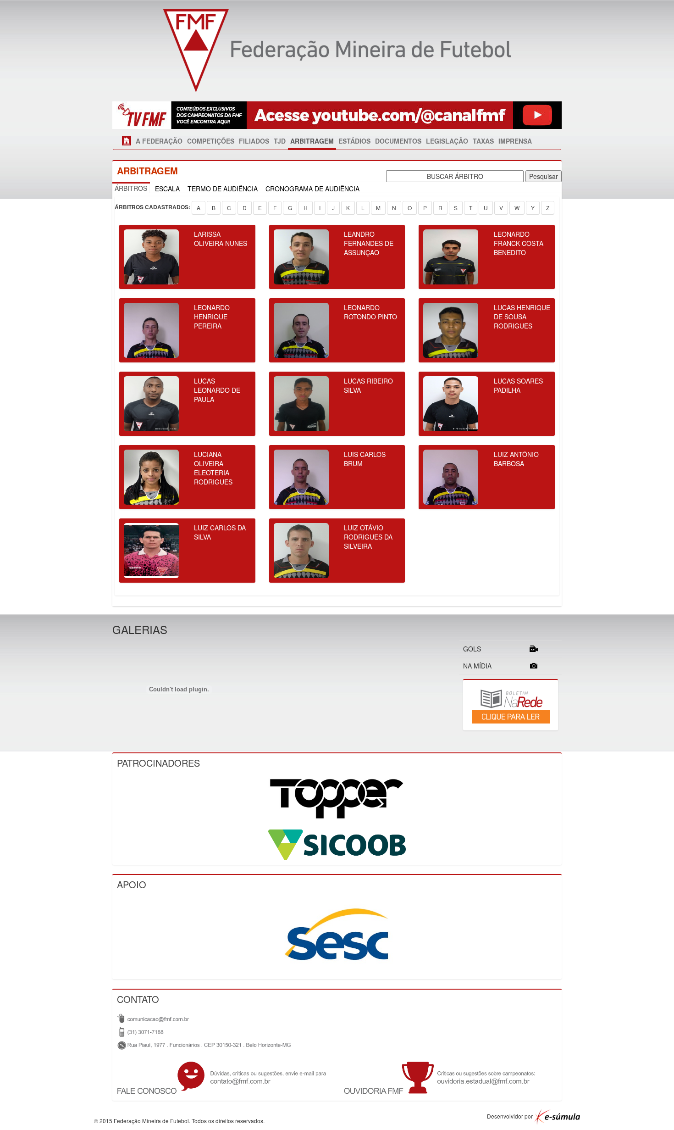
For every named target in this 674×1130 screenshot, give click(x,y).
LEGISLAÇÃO (447, 140)
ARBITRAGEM (312, 140)
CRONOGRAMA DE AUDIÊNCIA (312, 188)
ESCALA (167, 188)
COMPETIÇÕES (210, 140)
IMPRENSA (515, 140)
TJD (280, 140)
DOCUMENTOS (398, 140)
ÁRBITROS (131, 188)
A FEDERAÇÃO (159, 140)
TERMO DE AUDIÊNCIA (223, 188)
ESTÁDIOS (354, 140)
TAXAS (483, 140)
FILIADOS (254, 140)
